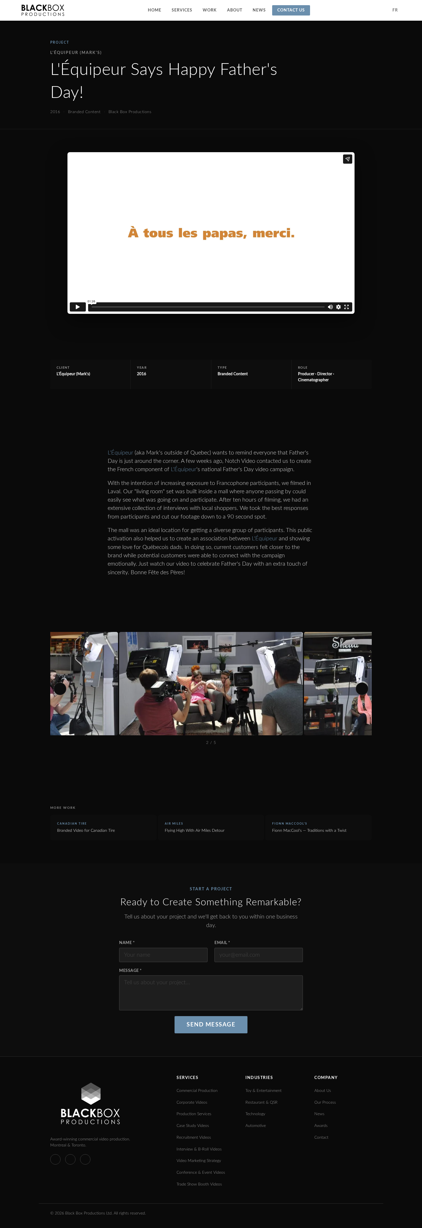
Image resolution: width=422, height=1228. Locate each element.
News (259, 10)
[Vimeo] (55, 1159)
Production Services (194, 1114)
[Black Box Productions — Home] (43, 10)
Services (182, 10)
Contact (321, 1138)
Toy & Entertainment (263, 1091)
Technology (255, 1114)
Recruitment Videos (194, 1138)
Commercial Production (197, 1091)
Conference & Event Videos (201, 1173)
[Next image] (362, 688)
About (234, 10)
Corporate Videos (192, 1103)
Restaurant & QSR (261, 1103)
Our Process (325, 1103)
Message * (130, 971)
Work (210, 10)
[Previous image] (60, 688)
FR (395, 10)
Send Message (211, 1025)
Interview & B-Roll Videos (199, 1149)
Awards (321, 1126)
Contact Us (291, 10)
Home (154, 10)
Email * (222, 943)
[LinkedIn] (70, 1159)
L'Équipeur (120, 453)
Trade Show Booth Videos (199, 1184)
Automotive (255, 1126)
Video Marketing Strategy (199, 1161)
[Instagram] (85, 1159)
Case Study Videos (193, 1126)
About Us (322, 1091)
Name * (127, 943)
